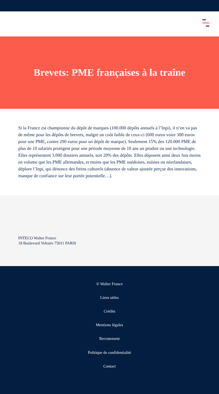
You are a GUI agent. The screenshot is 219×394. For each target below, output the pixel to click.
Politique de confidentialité (109, 353)
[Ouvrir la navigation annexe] (9, 5)
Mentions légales (109, 325)
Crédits (109, 311)
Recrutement (109, 339)
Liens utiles (109, 298)
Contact (109, 366)
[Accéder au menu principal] (205, 22)
